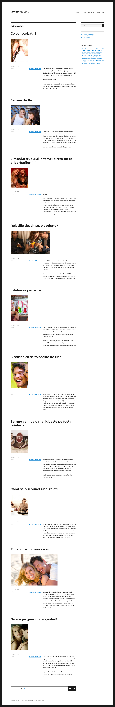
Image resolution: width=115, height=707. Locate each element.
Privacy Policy (100, 12)
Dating (84, 12)
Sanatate (91, 12)
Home (77, 12)
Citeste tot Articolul (35, 68)
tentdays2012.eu (20, 11)
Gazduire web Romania (86, 37)
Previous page (70, 690)
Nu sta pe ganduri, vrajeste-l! (34, 619)
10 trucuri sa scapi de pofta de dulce (91, 63)
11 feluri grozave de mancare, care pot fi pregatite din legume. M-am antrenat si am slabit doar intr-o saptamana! (93, 60)
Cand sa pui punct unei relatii (35, 489)
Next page (74, 690)
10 (29, 688)
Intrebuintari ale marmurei (87, 34)
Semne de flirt (22, 100)
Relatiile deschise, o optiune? (34, 226)
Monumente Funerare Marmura (89, 36)
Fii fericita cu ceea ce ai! (30, 549)
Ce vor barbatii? (23, 33)
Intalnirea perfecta (26, 290)
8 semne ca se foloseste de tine (36, 357)
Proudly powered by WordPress (36, 700)
